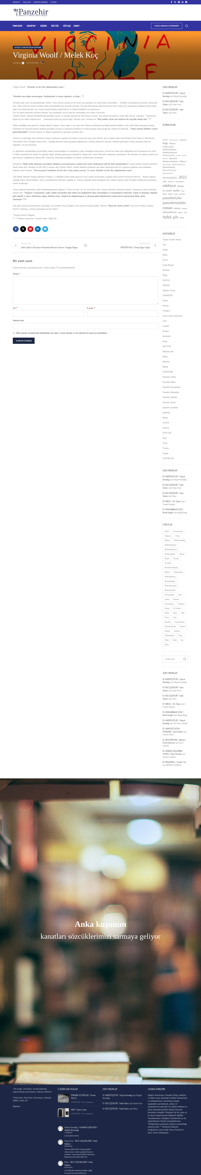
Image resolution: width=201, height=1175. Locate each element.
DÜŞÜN (166, 285)
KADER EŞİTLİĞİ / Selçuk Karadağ (118, 1095)
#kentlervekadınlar (170, 161)
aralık (165, 182)
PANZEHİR (168, 372)
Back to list (85, 245)
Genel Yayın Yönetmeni (172, 316)
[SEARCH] (184, 659)
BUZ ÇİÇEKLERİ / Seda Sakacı (117, 1103)
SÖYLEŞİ (167, 433)
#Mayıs (183, 161)
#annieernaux (173, 140)
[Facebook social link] (171, 2)
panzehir (182, 194)
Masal (165, 357)
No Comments (87, 1102)
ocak (176, 194)
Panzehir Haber (169, 382)
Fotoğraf (166, 311)
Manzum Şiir (168, 351)
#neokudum (167, 164)
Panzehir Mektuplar (171, 392)
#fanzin (165, 158)
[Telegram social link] (186, 2)
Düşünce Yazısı (169, 290)
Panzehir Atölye (169, 377)
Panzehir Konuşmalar (172, 387)
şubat (182, 217)
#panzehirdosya (178, 164)
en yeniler (167, 190)
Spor (165, 438)
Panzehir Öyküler (170, 397)
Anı (164, 245)
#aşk (165, 143)
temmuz (184, 208)
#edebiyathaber (169, 155)
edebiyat (169, 185)
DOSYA (166, 280)
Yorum (16, 273)
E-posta (91, 308)
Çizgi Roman (168, 265)
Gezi (165, 321)
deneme (171, 181)
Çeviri (165, 260)
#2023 (165, 140)
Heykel (166, 331)
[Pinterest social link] (179, 2)
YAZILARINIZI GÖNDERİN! (166, 26)
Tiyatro (166, 448)
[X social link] (175, 2)
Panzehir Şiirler (169, 402)
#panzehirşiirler (168, 173)
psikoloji (166, 412)
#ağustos (183, 140)
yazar (180, 212)
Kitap (165, 341)
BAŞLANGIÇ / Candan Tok (175, 762)
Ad (15, 308)
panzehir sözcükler (170, 407)
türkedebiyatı (170, 212)
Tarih (165, 443)
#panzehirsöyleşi (169, 170)
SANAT (166, 423)
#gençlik (173, 158)
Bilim (165, 255)
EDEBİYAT (168, 295)
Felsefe (166, 306)
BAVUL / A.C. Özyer (173, 501)
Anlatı (165, 250)
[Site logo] (30, 12)
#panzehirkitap (169, 167)
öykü (167, 216)
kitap (183, 191)
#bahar (172, 143)
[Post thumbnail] (63, 1099)
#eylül (184, 155)
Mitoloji (166, 362)
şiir (175, 217)
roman (168, 208)
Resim (165, 418)
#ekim (178, 155)
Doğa (165, 275)
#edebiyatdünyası (170, 152)
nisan (170, 194)
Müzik (165, 367)
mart (165, 194)
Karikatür (167, 336)
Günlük (166, 326)
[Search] (187, 26)
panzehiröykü (172, 198)
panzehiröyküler (174, 203)
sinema (177, 208)
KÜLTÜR (167, 346)
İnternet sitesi (18, 320)
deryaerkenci (179, 182)
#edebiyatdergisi (169, 149)
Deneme (37, 47)
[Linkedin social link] (182, 2)
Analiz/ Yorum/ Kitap (23, 47)
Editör (165, 301)
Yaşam (165, 453)
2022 (182, 177)
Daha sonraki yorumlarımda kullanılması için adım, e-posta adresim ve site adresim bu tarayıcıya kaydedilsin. (61, 333)
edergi (180, 186)
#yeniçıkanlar (170, 177)
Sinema (166, 428)
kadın (176, 190)
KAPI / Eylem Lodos (79, 1109)
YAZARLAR (168, 458)
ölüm (185, 212)
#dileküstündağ (168, 147)
